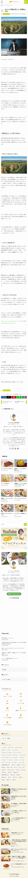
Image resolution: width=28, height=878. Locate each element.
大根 (3, 769)
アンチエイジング (7, 752)
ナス (3, 760)
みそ (8, 750)
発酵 (16, 772)
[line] (14, 598)
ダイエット (5, 757)
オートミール (17, 752)
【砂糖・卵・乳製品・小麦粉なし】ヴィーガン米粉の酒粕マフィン (14, 654)
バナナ (16, 760)
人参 (13, 764)
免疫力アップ (21, 764)
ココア (14, 755)
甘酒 (10, 772)
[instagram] (13, 449)
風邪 (14, 779)
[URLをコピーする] (24, 397)
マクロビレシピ (6, 13)
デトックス (13, 757)
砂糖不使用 (5, 774)
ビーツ (22, 760)
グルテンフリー (6, 755)
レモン (14, 762)
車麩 (3, 779)
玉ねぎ (4, 772)
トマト (21, 757)
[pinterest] (15, 449)
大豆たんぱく (10, 769)
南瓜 (3, 767)
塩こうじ (21, 767)
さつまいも (18, 747)
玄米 (23, 769)
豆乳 (15, 777)
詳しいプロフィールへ (14, 593)
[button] (3, 397)
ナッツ (9, 760)
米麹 (18, 774)
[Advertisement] (14, 616)
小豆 (18, 769)
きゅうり (10, 747)
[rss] (18, 874)
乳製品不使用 (6, 764)
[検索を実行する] (25, 524)
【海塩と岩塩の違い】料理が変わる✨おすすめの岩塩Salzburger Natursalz (14, 644)
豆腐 (20, 777)
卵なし (9, 767)
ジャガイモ (22, 755)
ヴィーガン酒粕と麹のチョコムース (10, 659)
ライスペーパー (6, 762)
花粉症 (4, 777)
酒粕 (8, 779)
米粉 (12, 774)
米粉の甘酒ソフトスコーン (8, 638)
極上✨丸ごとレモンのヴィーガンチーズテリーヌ (13, 649)
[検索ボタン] (26, 2)
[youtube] (18, 449)
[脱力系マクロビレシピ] (14, 2)
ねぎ (3, 750)
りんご (14, 750)
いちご (4, 747)
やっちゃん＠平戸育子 (14, 422)
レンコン (21, 762)
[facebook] (10, 449)
